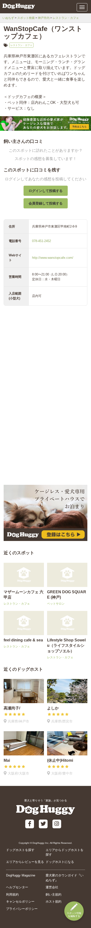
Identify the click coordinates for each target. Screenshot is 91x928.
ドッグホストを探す (20, 850)
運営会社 (52, 887)
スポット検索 (26, 18)
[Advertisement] (45, 434)
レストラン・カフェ (66, 18)
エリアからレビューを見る (25, 862)
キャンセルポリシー (20, 901)
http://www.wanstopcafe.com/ (52, 257)
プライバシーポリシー (22, 909)
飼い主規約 (53, 894)
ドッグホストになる (60, 862)
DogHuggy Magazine (20, 875)
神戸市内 (44, 18)
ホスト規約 (53, 901)
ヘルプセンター (17, 887)
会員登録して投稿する (46, 203)
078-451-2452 (41, 241)
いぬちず (8, 18)
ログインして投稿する (46, 191)
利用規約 (12, 894)
